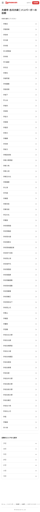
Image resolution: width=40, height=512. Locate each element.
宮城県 (17, 504)
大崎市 (23, 504)
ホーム (3, 504)
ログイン (29, 3)
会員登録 (35, 3)
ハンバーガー (10, 504)
